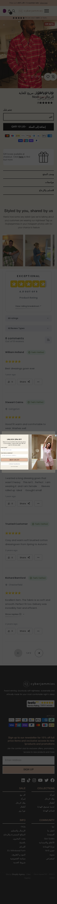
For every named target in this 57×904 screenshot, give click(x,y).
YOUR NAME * (4, 447)
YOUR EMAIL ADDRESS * (7, 453)
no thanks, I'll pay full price (14, 463)
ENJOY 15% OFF (14, 460)
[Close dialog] (55, 435)
